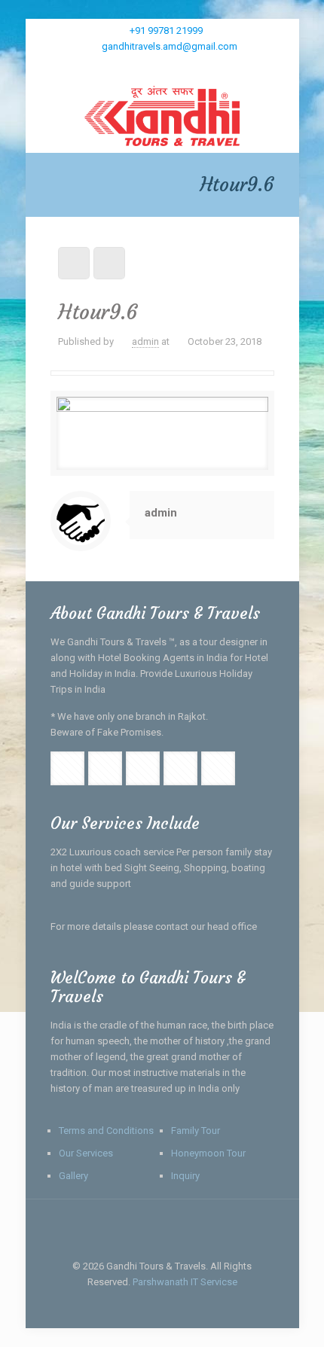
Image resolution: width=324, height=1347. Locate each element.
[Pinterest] (211, 65)
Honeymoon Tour (208, 1153)
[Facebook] (133, 65)
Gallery (73, 1175)
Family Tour (195, 1130)
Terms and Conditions (106, 1130)
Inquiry (185, 1175)
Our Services (86, 1153)
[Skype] (113, 65)
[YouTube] (192, 65)
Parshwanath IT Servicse (185, 1282)
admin (145, 341)
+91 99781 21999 (166, 30)
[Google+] (152, 65)
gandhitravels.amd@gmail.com (169, 46)
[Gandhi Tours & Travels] (162, 115)
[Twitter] (172, 65)
